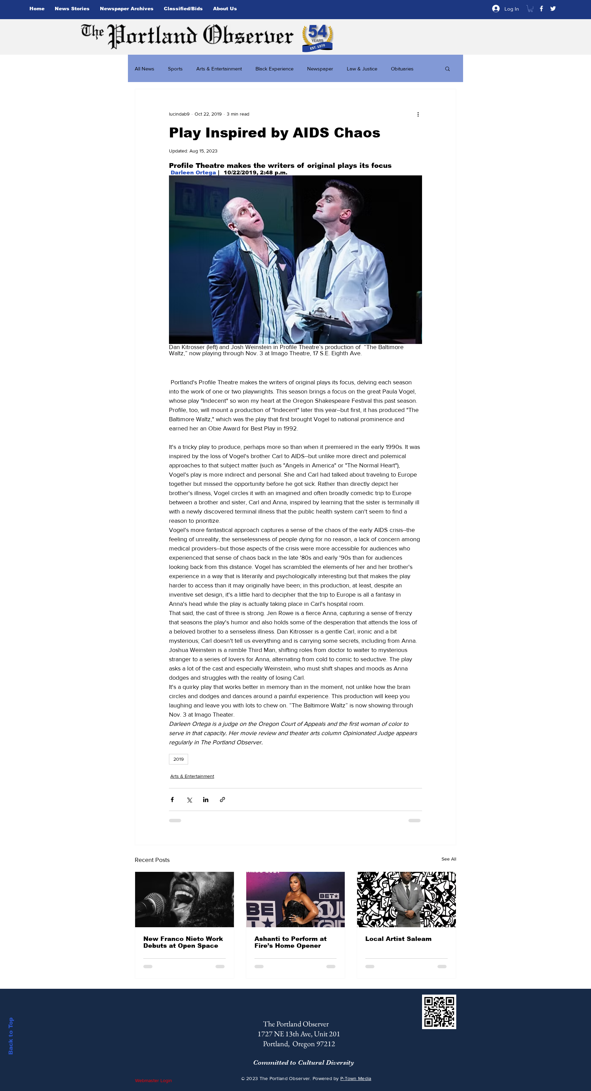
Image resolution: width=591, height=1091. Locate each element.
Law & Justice (362, 68)
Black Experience (274, 68)
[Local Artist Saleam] (406, 899)
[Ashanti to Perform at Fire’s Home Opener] (295, 899)
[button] (530, 8)
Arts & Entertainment (219, 68)
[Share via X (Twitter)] (189, 799)
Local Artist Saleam (398, 938)
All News (144, 68)
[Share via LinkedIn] (205, 799)
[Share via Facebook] (172, 799)
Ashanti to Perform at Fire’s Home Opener (290, 942)
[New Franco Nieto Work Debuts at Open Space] (184, 899)
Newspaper (320, 68)
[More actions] (418, 114)
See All (449, 859)
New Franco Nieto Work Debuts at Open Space (183, 942)
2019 (178, 759)
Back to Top (11, 1036)
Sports (175, 68)
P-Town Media (355, 1078)
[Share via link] (222, 799)
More (397, 68)
